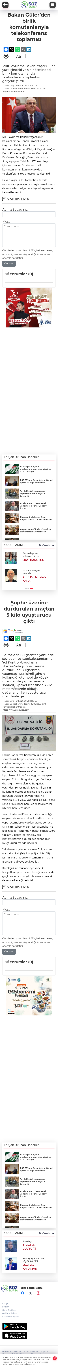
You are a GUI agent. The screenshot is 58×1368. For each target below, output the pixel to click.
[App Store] (29, 1335)
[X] (30, 1293)
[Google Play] (29, 1326)
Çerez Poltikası (9, 1310)
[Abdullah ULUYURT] (11, 1246)
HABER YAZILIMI (10, 1351)
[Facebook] (22, 1293)
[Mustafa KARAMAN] (11, 1263)
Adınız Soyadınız (15, 209)
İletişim (5, 1307)
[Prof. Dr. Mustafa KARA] (11, 575)
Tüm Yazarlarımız (46, 545)
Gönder (9, 263)
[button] (26, 588)
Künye (5, 1303)
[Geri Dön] (5, 5)
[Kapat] (55, 1358)
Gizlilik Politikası (9, 1313)
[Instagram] (38, 1293)
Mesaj (6, 221)
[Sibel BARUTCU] (11, 558)
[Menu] (52, 5)
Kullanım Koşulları (10, 1316)
